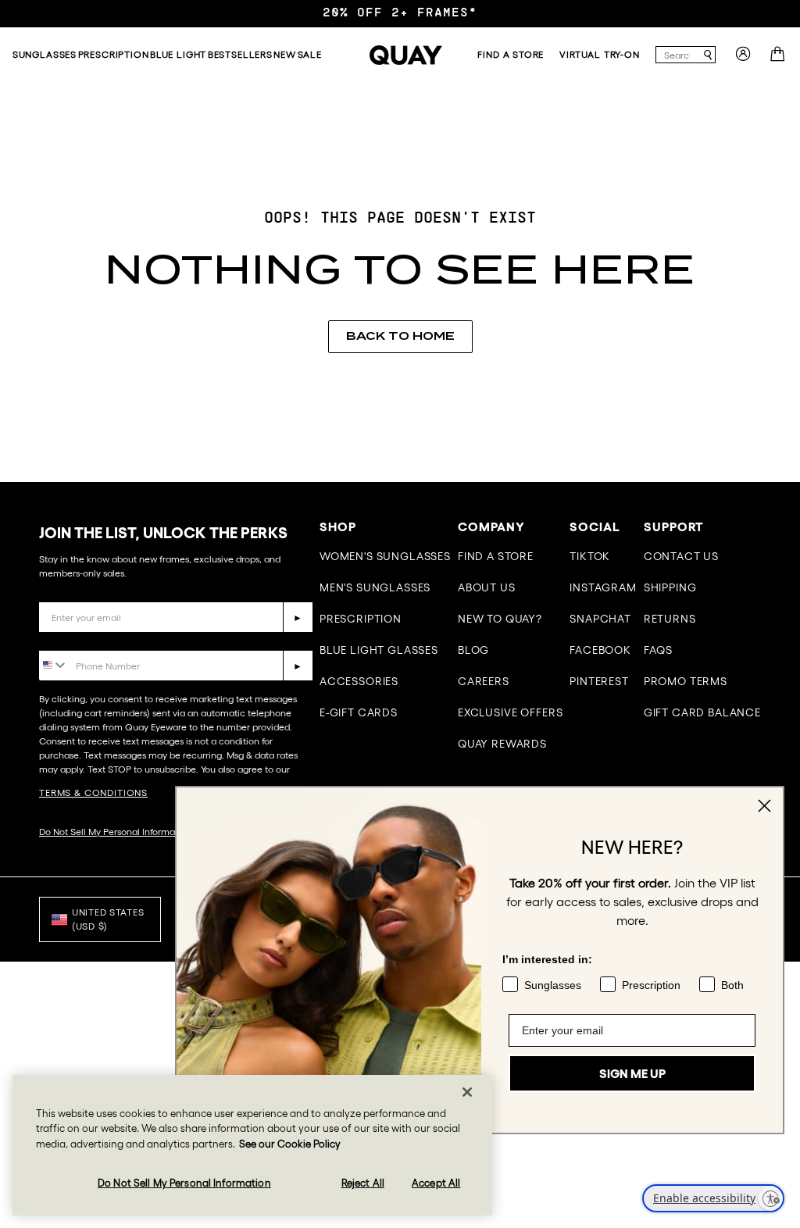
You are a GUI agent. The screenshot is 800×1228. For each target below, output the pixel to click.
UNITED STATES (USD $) (108, 919)
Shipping (670, 587)
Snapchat (600, 618)
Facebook (600, 650)
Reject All (362, 1183)
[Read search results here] (708, 55)
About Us (487, 587)
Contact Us (681, 556)
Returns (670, 618)
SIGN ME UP (632, 1073)
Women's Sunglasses (385, 556)
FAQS (658, 650)
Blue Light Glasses (379, 650)
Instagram (603, 587)
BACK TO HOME (400, 336)
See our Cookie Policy (290, 1144)
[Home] (406, 55)
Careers (483, 681)
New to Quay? (500, 618)
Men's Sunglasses (375, 587)
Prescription (361, 618)
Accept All (436, 1183)
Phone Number (84, 638)
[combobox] (678, 54)
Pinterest (599, 681)
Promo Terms (685, 681)
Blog (473, 650)
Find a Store (496, 556)
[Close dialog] (764, 805)
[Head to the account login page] (743, 58)
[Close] (467, 1092)
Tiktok (590, 556)
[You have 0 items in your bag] (779, 58)
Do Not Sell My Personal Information (115, 831)
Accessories (359, 681)
